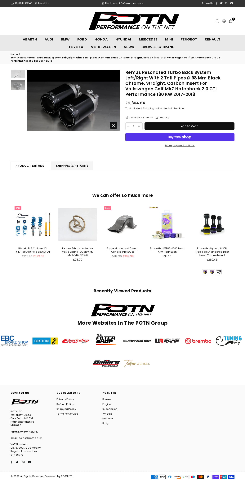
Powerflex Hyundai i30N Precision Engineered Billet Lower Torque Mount (212, 252)
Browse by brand (158, 46)
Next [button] (116, 100)
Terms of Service (67, 414)
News (129, 46)
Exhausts (108, 418)
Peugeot (189, 39)
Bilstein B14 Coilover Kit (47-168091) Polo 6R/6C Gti (33, 250)
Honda (101, 39)
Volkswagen (103, 46)
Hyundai (123, 39)
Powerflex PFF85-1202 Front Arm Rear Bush (167, 250)
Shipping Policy (66, 409)
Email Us (43, 3)
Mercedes (148, 39)
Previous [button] (30, 100)
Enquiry (164, 117)
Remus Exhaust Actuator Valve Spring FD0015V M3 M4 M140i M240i (78, 252)
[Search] (217, 21)
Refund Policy (65, 404)
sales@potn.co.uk (30, 438)
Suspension (110, 409)
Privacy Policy (65, 399)
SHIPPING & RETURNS (72, 165)
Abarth (30, 39)
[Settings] (224, 21)
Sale (18, 207)
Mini (169, 39)
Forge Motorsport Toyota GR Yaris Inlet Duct (123, 250)
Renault (212, 39)
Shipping (148, 108)
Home (14, 54)
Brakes (106, 399)
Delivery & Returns (141, 117)
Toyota (75, 46)
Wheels (107, 414)
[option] (73, 100)
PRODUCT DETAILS (30, 165)
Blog (105, 423)
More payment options (179, 145)
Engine (106, 404)
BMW (65, 39)
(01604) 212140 (23, 3)
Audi (49, 39)
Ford (82, 39)
